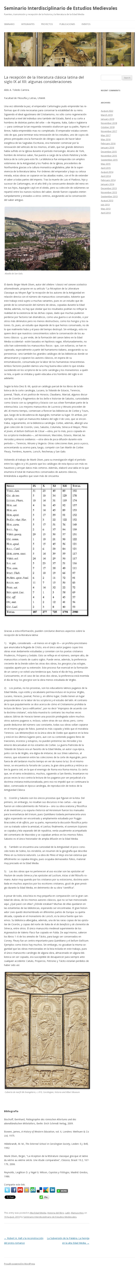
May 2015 (106, 163)
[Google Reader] (46, 1190)
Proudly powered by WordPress (19, 1263)
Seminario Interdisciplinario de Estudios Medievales (60, 8)
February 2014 (108, 180)
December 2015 (109, 151)
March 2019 (107, 114)
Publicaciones (67, 24)
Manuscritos (77, 1212)
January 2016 (107, 147)
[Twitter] (7, 1190)
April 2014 (106, 176)
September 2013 (109, 196)
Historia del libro (55, 1212)
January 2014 (107, 184)
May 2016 (106, 139)
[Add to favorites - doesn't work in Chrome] (26, 1190)
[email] (20, 1190)
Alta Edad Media (38, 1212)
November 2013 (109, 192)
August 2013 (107, 200)
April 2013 (106, 212)
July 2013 (105, 204)
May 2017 (106, 135)
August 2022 (107, 110)
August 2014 (107, 171)
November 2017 (109, 131)
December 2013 (109, 188)
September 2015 (109, 159)
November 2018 (109, 123)
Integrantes (27, 24)
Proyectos (47, 24)
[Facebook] (13, 1190)
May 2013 (106, 208)
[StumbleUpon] (33, 1190)
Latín (67, 1212)
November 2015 (109, 155)
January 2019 (107, 119)
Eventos (86, 24)
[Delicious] (39, 1190)
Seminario (9, 24)
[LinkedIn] (52, 1190)
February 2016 (108, 143)
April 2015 (106, 167)
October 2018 (107, 127)
